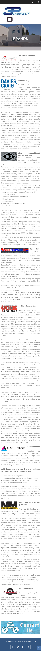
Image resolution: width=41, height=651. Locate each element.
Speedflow (34, 249)
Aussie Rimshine (26, 588)
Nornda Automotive (27, 56)
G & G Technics (33, 447)
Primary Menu (10, 19)
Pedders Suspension (27, 306)
